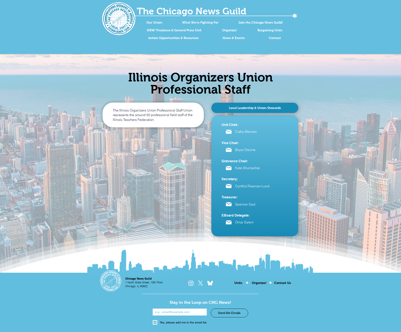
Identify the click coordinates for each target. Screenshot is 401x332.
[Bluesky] (210, 283)
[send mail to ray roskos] (228, 131)
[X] (200, 283)
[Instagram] (191, 283)
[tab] (254, 108)
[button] (154, 22)
